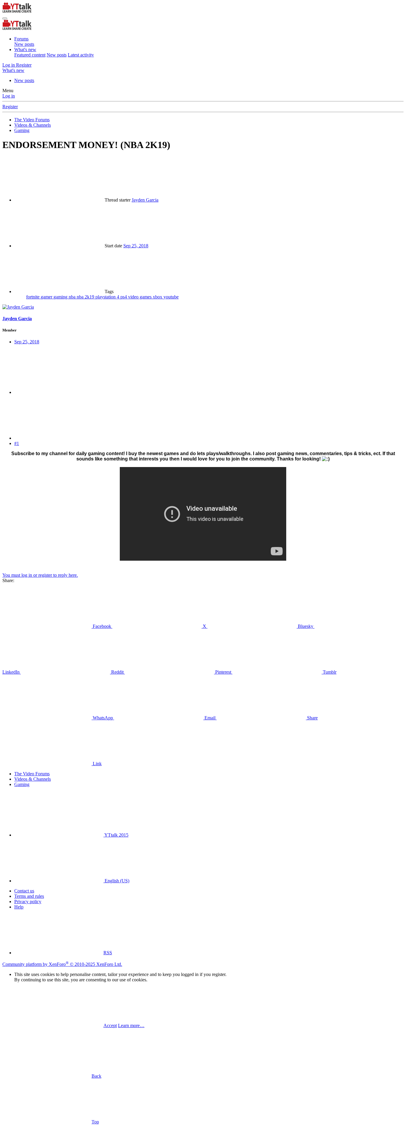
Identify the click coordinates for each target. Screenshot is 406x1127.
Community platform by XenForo (62, 964)
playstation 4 (107, 296)
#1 (16, 443)
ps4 (124, 296)
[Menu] (4, 18)
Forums (21, 38)
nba (73, 296)
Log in (8, 95)
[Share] (58, 392)
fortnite (33, 296)
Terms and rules (29, 896)
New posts (24, 44)
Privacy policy (27, 901)
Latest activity (81, 54)
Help (18, 906)
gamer (47, 296)
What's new (25, 49)
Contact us (24, 890)
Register (10, 106)
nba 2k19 (86, 296)
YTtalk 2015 (115, 834)
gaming (61, 296)
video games (140, 296)
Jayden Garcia (145, 199)
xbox (158, 296)
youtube (171, 296)
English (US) (116, 880)
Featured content (29, 54)
